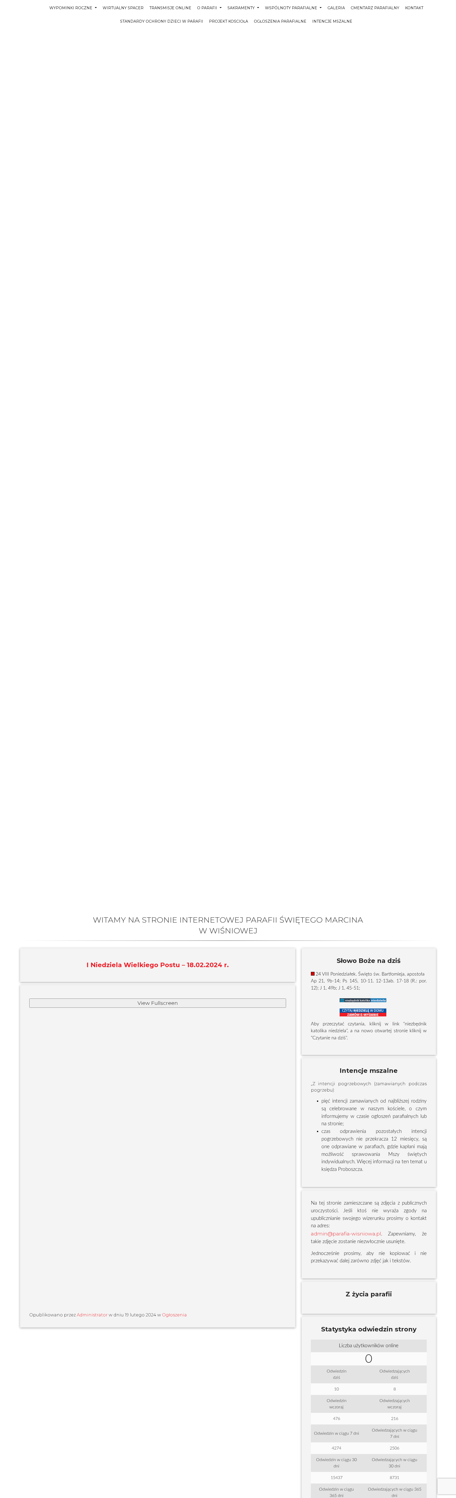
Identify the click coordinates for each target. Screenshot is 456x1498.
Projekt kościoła (228, 21)
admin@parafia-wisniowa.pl (346, 1233)
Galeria (336, 8)
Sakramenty (241, 8)
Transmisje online (170, 8)
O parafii (207, 8)
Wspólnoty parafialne (291, 8)
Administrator (92, 1314)
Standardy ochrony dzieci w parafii (161, 21)
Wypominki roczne (71, 8)
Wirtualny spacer (123, 8)
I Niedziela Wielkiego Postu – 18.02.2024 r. (158, 965)
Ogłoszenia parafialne (280, 21)
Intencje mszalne (332, 21)
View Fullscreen (157, 1003)
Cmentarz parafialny (375, 8)
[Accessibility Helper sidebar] (6, 36)
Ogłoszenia (174, 1314)
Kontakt (414, 8)
